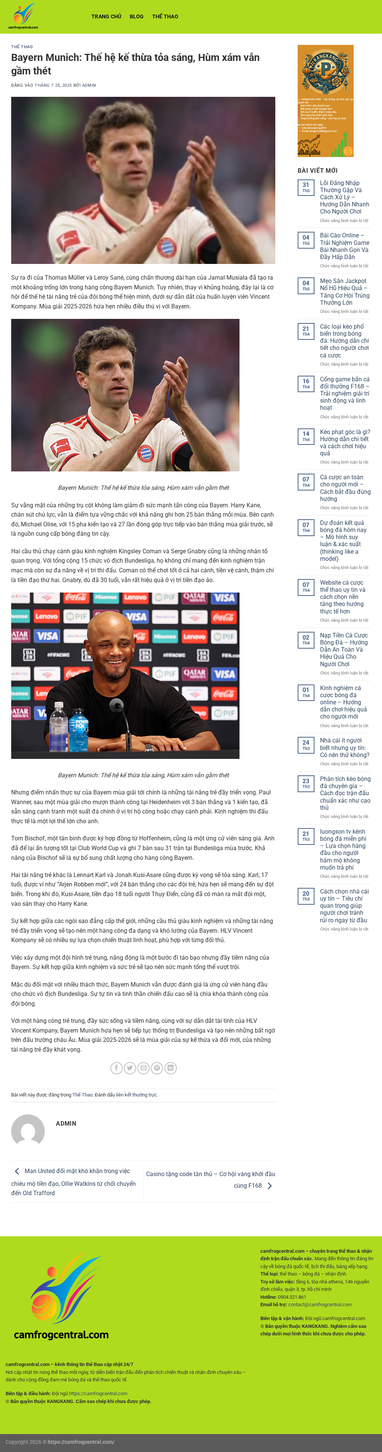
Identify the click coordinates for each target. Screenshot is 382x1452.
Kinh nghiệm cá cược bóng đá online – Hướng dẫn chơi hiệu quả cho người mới (343, 702)
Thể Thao (165, 16)
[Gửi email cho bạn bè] (143, 1068)
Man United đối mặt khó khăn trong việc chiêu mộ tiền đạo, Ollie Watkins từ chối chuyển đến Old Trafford (73, 1182)
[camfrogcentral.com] (43, 17)
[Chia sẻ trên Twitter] (130, 1068)
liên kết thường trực (136, 1095)
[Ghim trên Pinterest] (157, 1068)
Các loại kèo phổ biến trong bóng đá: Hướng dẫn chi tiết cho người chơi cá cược (344, 341)
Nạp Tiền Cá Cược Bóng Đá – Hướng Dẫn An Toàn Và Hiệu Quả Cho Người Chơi (344, 650)
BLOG (137, 16)
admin (89, 85)
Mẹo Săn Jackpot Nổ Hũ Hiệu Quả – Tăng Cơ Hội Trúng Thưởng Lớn (345, 291)
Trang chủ (106, 16)
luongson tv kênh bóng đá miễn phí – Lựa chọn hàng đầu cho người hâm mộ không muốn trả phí (343, 849)
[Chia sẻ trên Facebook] (116, 1068)
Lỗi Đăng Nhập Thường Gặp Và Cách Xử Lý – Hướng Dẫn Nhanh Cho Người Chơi (344, 197)
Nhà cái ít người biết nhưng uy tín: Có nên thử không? (345, 747)
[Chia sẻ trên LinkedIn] (171, 1068)
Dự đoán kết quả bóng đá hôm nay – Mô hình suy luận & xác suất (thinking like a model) (343, 540)
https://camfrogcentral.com (98, 1393)
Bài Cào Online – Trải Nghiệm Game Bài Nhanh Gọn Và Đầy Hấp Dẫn (344, 246)
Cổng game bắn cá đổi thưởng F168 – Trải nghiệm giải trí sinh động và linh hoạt (345, 394)
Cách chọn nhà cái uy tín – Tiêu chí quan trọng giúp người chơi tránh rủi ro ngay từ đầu (344, 906)
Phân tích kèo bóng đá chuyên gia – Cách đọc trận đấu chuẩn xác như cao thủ (345, 793)
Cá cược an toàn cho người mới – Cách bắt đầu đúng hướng (345, 488)
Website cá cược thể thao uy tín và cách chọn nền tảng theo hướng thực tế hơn (343, 597)
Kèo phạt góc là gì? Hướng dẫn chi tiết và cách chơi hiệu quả (345, 442)
